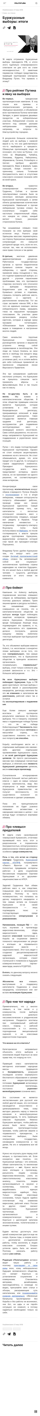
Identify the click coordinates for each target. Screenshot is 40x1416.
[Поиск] (36, 3)
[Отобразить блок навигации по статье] (36, 1411)
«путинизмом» (12, 495)
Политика (7, 1329)
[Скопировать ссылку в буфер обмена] (4, 27)
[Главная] (20, 3)
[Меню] (5, 3)
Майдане (23, 531)
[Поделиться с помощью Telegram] (9, 27)
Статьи (16, 1329)
